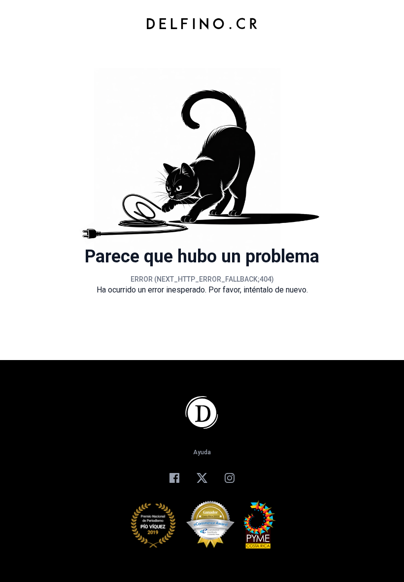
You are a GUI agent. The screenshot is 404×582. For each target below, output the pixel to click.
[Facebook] (174, 478)
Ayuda (202, 452)
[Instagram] (230, 478)
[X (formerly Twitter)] (202, 478)
